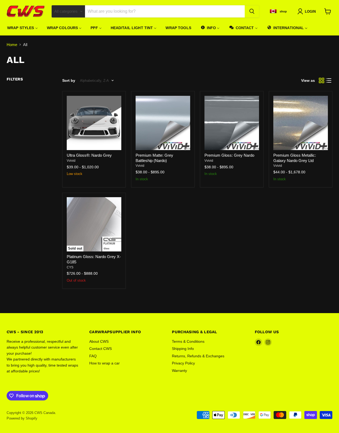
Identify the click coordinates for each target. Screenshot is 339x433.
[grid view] (321, 80)
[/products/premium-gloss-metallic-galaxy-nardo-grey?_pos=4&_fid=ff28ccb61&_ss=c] (300, 123)
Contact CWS (100, 348)
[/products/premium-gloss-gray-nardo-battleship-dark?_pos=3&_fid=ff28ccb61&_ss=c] (231, 123)
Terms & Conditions (188, 341)
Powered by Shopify (22, 418)
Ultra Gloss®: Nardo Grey (89, 155)
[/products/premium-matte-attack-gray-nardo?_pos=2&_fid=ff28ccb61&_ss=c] (163, 123)
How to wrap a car (104, 363)
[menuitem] (22, 27)
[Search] (252, 11)
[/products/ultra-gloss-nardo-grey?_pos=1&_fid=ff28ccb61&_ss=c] (94, 123)
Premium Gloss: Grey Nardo (229, 155)
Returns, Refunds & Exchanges (198, 356)
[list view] (329, 80)
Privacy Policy (183, 363)
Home (12, 44)
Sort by (68, 80)
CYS (70, 267)
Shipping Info (183, 348)
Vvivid (71, 161)
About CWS (99, 341)
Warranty (179, 370)
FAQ (93, 356)
